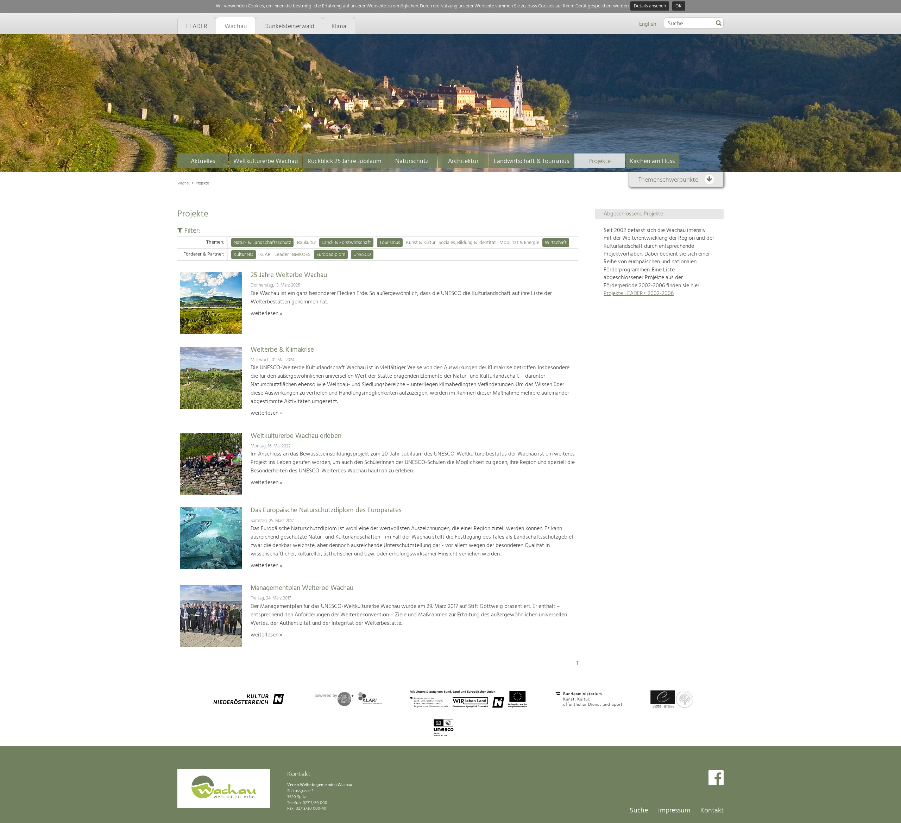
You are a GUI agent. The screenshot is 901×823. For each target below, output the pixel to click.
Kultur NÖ (243, 255)
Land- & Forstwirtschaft (346, 243)
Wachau (183, 183)
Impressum (674, 810)
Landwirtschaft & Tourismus (531, 161)
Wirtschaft (556, 243)
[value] (719, 23)
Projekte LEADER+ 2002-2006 (639, 293)
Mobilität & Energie (519, 243)
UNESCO (362, 255)
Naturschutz (412, 161)
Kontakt (712, 810)
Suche (639, 810)
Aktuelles (203, 161)
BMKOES (301, 255)
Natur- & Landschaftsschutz (262, 243)
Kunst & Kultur (420, 243)
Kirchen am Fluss (652, 161)
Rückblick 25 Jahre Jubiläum (345, 161)
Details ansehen (650, 6)
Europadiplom (330, 255)
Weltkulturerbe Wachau (265, 161)
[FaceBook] (716, 778)
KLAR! (265, 255)
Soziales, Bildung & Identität (467, 243)
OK (678, 6)
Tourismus (389, 243)
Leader (282, 255)
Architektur (463, 161)
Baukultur (306, 243)
